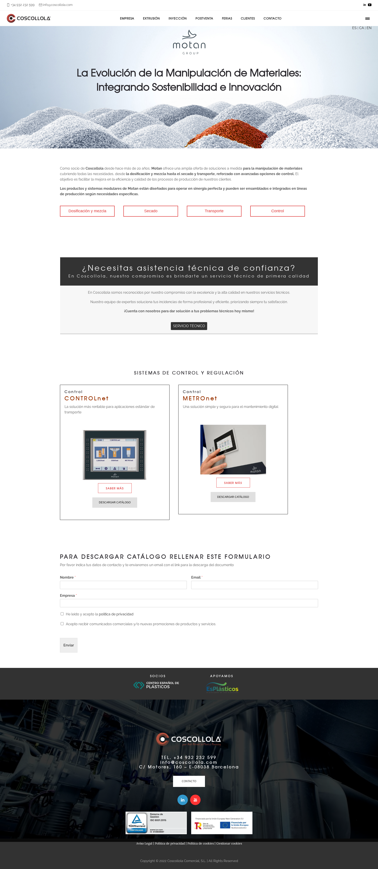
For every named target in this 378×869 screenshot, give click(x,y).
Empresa (68, 595)
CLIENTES (248, 18)
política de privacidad (116, 614)
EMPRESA (127, 18)
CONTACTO (273, 18)
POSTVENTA (204, 18)
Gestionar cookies (229, 843)
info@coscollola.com (58, 5)
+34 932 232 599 (23, 5)
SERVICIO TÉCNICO (189, 326)
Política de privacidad (170, 843)
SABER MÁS (115, 488)
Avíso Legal (144, 843)
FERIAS (227, 18)
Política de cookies (200, 843)
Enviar (68, 645)
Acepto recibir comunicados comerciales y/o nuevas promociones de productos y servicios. (141, 624)
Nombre (68, 577)
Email (197, 577)
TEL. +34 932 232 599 (189, 757)
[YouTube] (369, 5)
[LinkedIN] (364, 5)
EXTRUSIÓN (151, 18)
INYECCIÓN (178, 18)
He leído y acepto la (99, 614)
